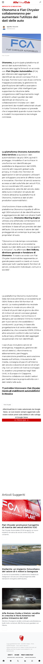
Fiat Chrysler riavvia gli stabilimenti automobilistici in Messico (21, 391)
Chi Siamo (16, 655)
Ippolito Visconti (12, 26)
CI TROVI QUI (20, 420)
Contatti (10, 655)
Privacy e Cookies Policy (27, 655)
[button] (3, 2)
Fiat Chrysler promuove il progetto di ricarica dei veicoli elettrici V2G (20, 526)
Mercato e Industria (11, 6)
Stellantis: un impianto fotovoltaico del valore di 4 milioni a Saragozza (21, 570)
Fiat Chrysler (7, 404)
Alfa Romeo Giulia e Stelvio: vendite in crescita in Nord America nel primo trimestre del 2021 (21, 615)
